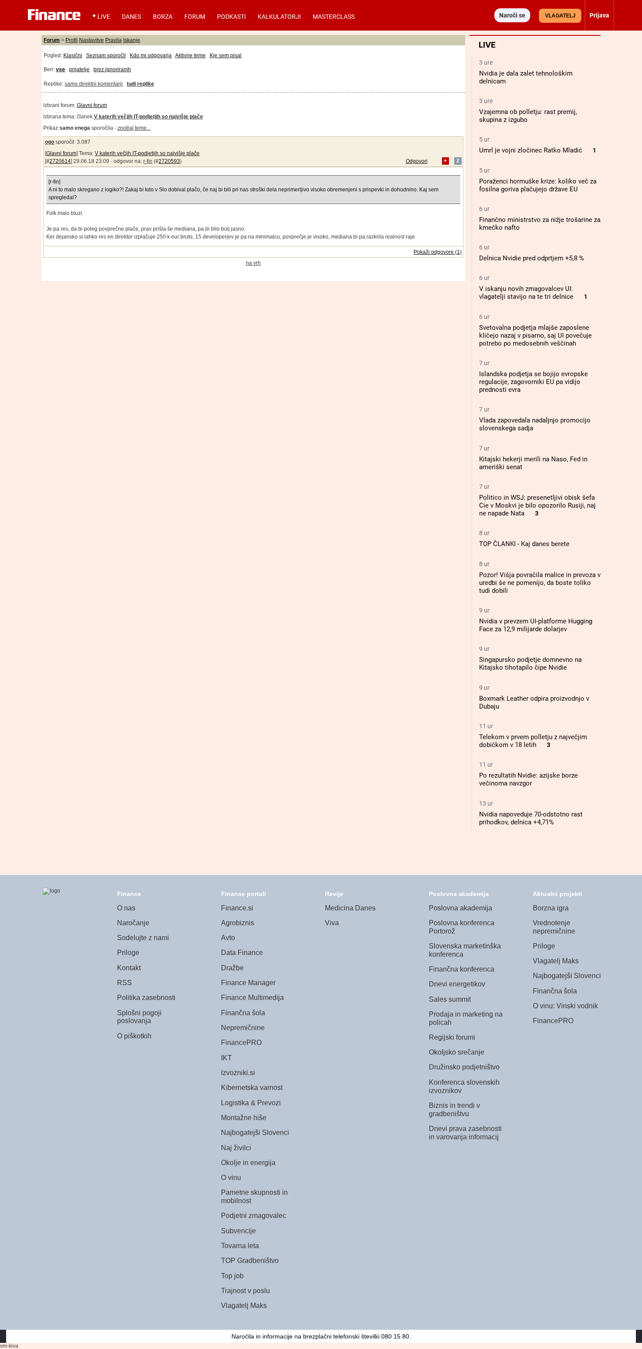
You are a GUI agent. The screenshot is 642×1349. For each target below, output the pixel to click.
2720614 (60, 161)
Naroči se (512, 15)
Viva (332, 923)
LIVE (103, 16)
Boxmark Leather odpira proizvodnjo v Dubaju (534, 702)
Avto (228, 937)
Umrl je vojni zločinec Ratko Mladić (530, 150)
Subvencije (238, 1231)
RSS (124, 982)
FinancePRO (241, 1042)
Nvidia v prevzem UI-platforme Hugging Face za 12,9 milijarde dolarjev (535, 625)
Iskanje (131, 40)
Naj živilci (236, 1148)
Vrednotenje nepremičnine (554, 927)
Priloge (128, 952)
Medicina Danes (350, 908)
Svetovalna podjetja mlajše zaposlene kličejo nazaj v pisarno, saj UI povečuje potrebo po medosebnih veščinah (535, 335)
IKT (226, 1058)
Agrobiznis (237, 923)
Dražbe (232, 968)
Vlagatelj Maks (244, 1305)
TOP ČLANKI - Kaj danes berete (524, 544)
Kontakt (129, 968)
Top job (232, 1276)
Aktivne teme (190, 55)
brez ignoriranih (112, 69)
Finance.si (237, 908)
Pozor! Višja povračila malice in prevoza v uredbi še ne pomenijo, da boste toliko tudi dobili (540, 583)
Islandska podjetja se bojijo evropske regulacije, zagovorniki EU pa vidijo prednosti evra (533, 382)
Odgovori (417, 161)
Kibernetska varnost (252, 1087)
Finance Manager (248, 982)
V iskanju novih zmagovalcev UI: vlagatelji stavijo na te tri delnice (526, 293)
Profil (72, 40)
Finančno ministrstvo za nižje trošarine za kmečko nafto (540, 224)
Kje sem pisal (226, 55)
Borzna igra (551, 908)
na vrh (253, 263)
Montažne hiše (243, 1117)
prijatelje (79, 69)
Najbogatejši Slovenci (255, 1132)
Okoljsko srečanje (456, 1052)
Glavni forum (92, 105)
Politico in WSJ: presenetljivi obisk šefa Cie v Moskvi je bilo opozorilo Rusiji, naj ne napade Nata (537, 505)
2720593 (169, 161)
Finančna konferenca (461, 969)
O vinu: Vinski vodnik (565, 1006)
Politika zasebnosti (146, 997)
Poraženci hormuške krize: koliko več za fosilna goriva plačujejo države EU (538, 185)
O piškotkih (134, 1036)
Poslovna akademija (460, 908)
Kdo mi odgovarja (151, 55)
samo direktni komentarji (94, 84)
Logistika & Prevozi (251, 1103)
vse (60, 69)
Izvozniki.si (238, 1072)
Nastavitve (91, 40)
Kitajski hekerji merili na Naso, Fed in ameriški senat (533, 463)
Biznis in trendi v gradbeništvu (454, 1109)
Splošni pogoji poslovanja (139, 1017)
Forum (194, 16)
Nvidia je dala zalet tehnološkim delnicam (526, 77)
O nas (126, 908)
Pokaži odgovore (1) (438, 252)
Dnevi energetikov (457, 984)
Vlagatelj (560, 16)
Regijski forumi (452, 1037)
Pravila (113, 40)
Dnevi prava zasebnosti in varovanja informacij (465, 1133)
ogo (49, 142)
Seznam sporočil (106, 55)
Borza (163, 16)
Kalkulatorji (279, 16)
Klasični (72, 55)
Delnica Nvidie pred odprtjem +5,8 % (531, 258)
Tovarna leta (240, 1245)
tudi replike (140, 84)
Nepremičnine (243, 1027)
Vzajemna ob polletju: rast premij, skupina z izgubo (528, 116)
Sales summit (450, 999)
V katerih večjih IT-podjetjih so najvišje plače (147, 153)
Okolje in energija (248, 1162)
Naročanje (133, 923)
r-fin (147, 161)
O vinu (231, 1177)
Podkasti (231, 16)
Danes (131, 16)
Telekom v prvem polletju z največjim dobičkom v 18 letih (533, 741)
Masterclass (334, 16)
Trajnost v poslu (245, 1290)
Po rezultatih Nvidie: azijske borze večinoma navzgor (528, 779)
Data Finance (242, 952)
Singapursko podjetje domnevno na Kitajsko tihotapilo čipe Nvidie (530, 663)
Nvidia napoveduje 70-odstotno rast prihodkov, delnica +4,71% (531, 818)
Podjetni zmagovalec (253, 1215)
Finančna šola (243, 1013)
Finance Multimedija (252, 997)
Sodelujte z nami (143, 937)
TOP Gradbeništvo (250, 1260)
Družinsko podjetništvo (464, 1067)
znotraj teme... (134, 128)
